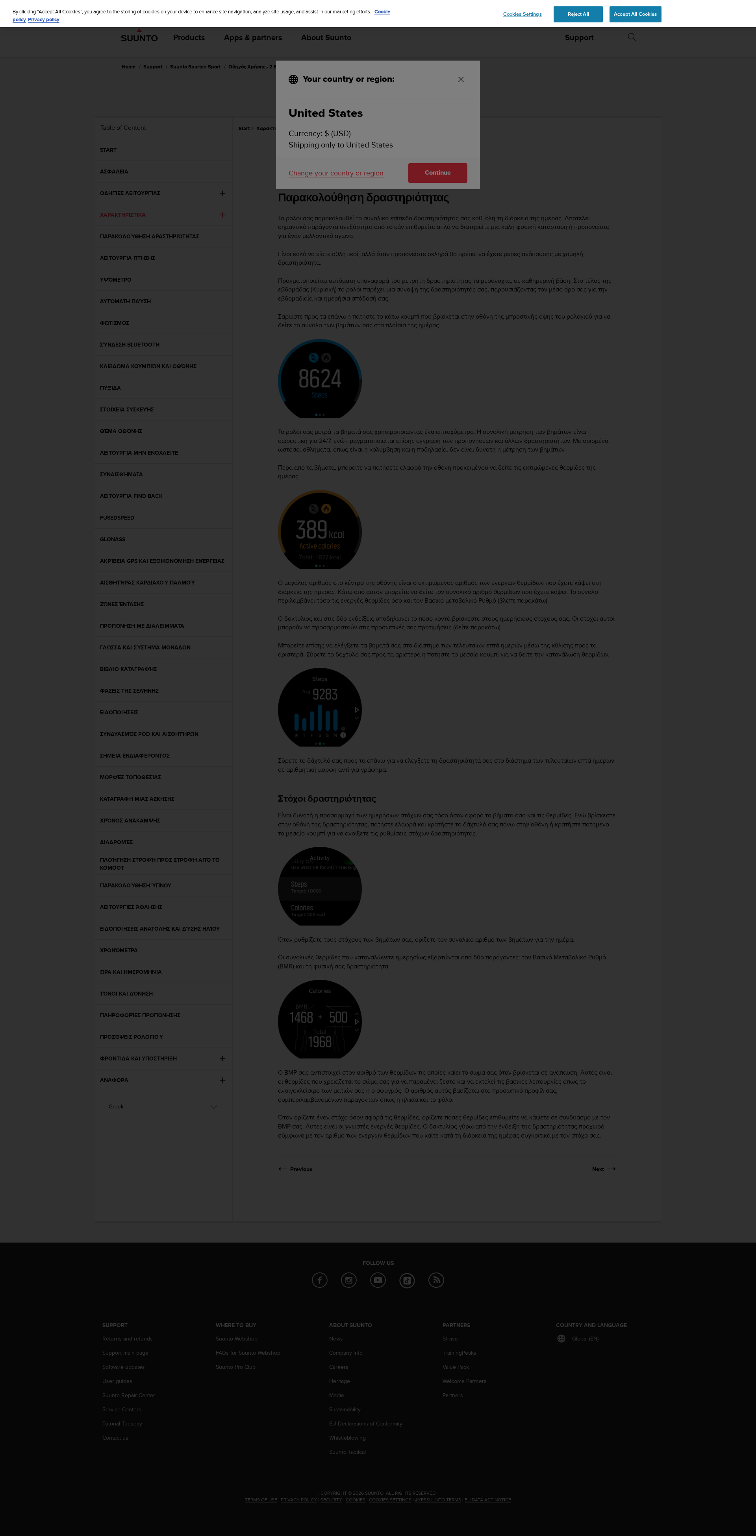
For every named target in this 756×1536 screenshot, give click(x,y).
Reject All (578, 14)
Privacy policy (43, 19)
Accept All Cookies (635, 14)
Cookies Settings (522, 14)
